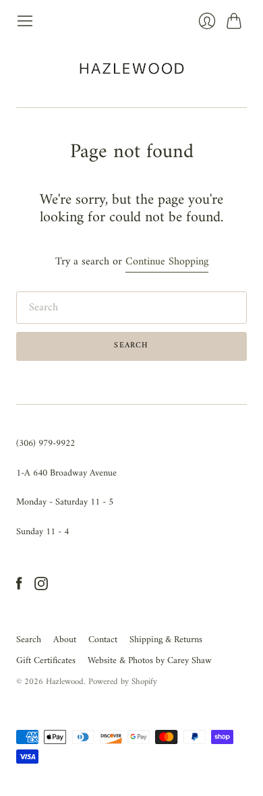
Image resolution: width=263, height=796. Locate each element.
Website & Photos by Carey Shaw (150, 660)
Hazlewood (65, 681)
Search (28, 639)
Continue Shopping (166, 262)
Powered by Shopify (122, 681)
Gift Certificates (46, 660)
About (64, 639)
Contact (102, 639)
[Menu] (25, 21)
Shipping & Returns (165, 639)
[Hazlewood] (131, 68)
